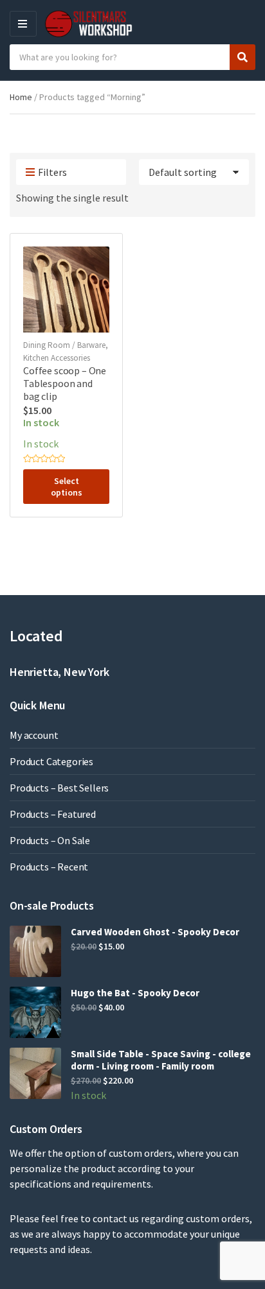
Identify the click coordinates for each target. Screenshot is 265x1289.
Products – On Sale (50, 840)
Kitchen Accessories (56, 357)
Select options (66, 486)
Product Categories (51, 761)
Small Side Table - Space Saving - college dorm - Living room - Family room (161, 1060)
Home (21, 97)
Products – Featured (53, 814)
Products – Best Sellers (59, 787)
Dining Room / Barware (64, 345)
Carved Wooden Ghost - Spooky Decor (155, 932)
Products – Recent (49, 866)
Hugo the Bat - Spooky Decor (135, 993)
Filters (52, 172)
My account (34, 735)
